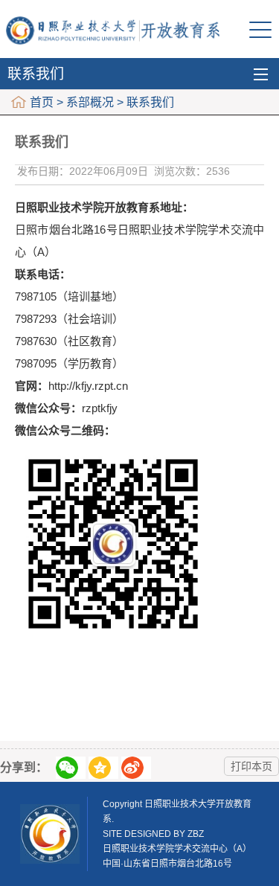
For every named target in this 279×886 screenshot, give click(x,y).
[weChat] (71, 768)
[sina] (136, 768)
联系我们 (35, 74)
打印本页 (251, 766)
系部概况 (90, 102)
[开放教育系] (113, 30)
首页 (42, 102)
